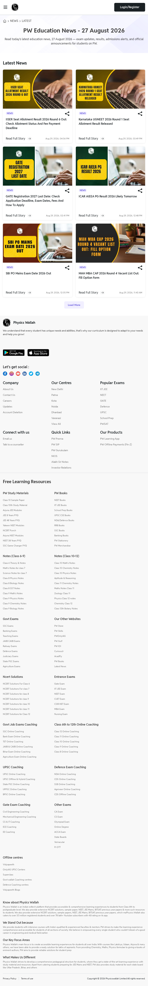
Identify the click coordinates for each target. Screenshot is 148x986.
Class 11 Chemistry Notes (66, 583)
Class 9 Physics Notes (13, 598)
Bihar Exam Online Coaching (16, 751)
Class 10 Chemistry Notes (66, 568)
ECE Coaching (9, 826)
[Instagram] (11, 373)
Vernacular (59, 842)
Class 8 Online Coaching (66, 751)
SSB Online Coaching (64, 784)
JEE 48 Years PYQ (11, 520)
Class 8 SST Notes (11, 588)
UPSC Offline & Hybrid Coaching (19, 779)
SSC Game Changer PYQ (15, 545)
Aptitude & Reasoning (65, 578)
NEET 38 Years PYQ (12, 540)
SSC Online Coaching (13, 731)
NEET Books (60, 500)
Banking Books (61, 535)
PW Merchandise (62, 545)
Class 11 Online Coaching (66, 736)
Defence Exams (10, 651)
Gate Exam (59, 683)
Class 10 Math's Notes (64, 563)
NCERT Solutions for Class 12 (16, 714)
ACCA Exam (60, 832)
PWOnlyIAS (60, 636)
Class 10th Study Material (15, 505)
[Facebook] (5, 373)
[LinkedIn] (24, 373)
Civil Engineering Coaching (16, 811)
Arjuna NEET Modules (13, 535)
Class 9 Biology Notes (13, 608)
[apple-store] (38, 352)
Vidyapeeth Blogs (11, 889)
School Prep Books (63, 510)
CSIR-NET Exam (61, 704)
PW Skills (58, 631)
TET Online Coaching (13, 741)
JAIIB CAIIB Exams (11, 641)
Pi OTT (57, 847)
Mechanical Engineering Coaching (19, 816)
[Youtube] (18, 373)
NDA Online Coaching (65, 774)
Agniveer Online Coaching (67, 789)
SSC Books (59, 530)
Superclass (8, 874)
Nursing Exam (61, 714)
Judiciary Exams (10, 656)
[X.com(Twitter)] (31, 373)
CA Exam (58, 811)
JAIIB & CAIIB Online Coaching (18, 746)
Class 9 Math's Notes (13, 593)
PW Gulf (58, 641)
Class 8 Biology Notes (13, 583)
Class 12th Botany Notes (66, 608)
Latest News (60, 666)
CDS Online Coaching (64, 779)
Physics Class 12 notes (65, 598)
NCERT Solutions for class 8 (16, 693)
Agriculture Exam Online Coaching (19, 756)
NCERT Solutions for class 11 (16, 709)
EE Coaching (9, 832)
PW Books (59, 661)
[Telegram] (37, 373)
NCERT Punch (9, 530)
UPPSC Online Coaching (15, 789)
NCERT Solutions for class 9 (16, 699)
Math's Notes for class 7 (14, 568)
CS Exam (58, 816)
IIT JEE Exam (60, 688)
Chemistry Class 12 (63, 603)
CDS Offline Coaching (65, 794)
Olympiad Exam (61, 821)
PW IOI (57, 646)
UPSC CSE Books (62, 515)
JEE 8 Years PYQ (10, 515)
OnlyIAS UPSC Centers (14, 869)
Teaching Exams (10, 636)
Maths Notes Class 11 (64, 588)
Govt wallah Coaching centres (17, 879)
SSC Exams (8, 625)
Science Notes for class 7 (15, 573)
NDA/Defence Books (64, 520)
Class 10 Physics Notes (65, 573)
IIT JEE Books (60, 505)
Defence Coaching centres (16, 884)
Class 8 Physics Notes (13, 578)
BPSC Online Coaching (14, 794)
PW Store (58, 625)
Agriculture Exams (11, 666)
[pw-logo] (6, 323)
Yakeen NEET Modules (13, 525)
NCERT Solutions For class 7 (16, 688)
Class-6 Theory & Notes (14, 563)
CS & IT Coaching (11, 821)
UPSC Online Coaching (14, 774)
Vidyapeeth (8, 864)
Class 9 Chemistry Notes (14, 603)
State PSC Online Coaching (16, 784)
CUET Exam (59, 699)
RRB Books (59, 525)
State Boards (60, 837)
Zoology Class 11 (62, 593)
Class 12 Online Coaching (66, 731)
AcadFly (58, 656)
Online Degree (61, 826)
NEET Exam (59, 693)
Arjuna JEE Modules (12, 510)
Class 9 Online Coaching (66, 746)
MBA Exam (59, 709)
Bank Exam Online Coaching (16, 736)
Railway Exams (10, 646)
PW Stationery (61, 540)
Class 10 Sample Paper (14, 500)
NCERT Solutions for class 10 (16, 704)
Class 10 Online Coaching (66, 741)
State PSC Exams (11, 661)
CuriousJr (59, 651)
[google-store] (14, 352)
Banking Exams (10, 631)
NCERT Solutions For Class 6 (16, 683)
